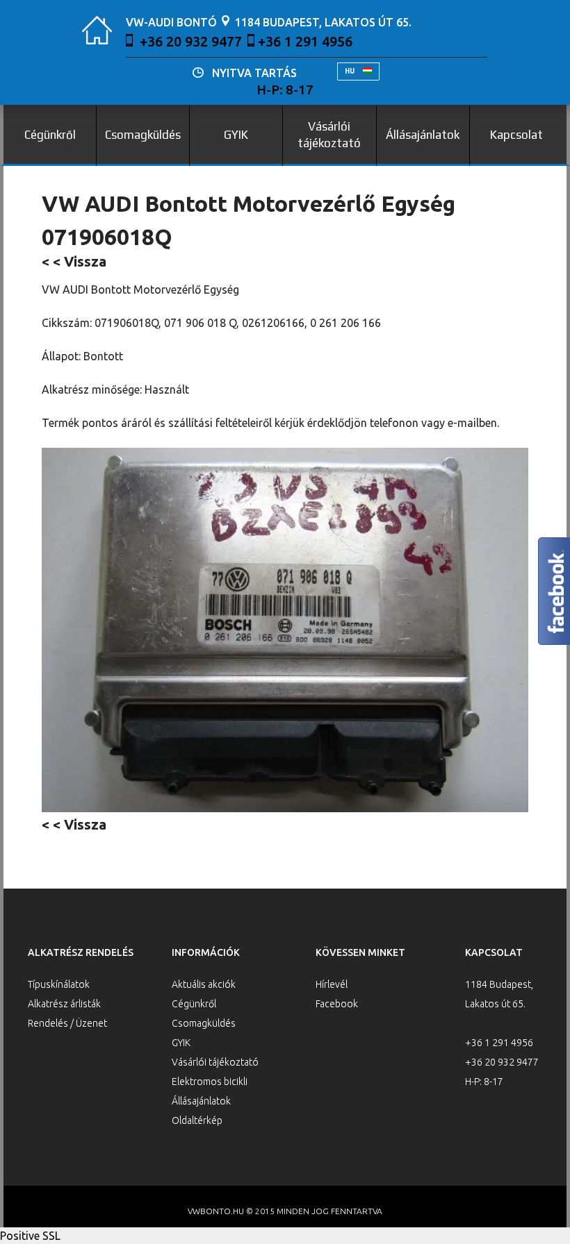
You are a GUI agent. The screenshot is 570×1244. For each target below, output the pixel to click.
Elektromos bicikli (209, 1081)
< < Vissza (74, 261)
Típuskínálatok (59, 984)
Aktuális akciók (204, 984)
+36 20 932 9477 (191, 41)
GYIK (236, 135)
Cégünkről (50, 135)
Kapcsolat (516, 135)
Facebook (337, 1003)
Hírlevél (332, 984)
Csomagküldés (143, 135)
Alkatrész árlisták (64, 1003)
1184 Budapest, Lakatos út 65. (323, 22)
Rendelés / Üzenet (67, 1023)
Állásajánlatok (422, 135)
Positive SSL (30, 1235)
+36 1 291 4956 (305, 41)
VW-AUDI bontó (171, 22)
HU (350, 71)
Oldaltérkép (197, 1120)
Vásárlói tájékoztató (329, 134)
